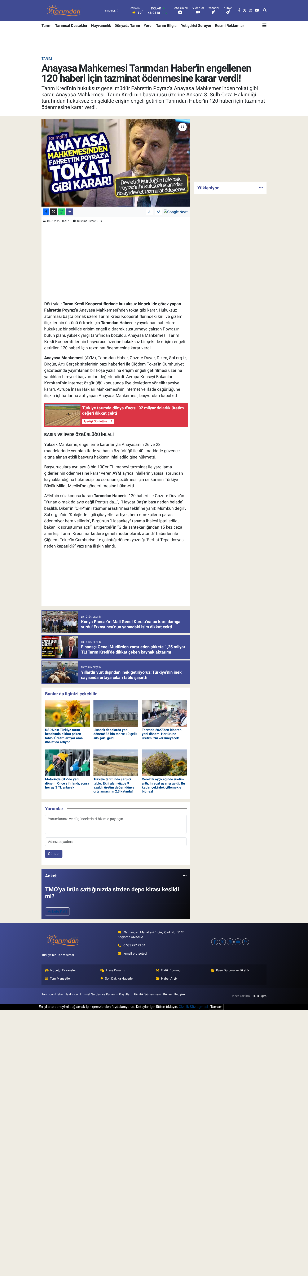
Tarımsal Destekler (71, 25)
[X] (222, 941)
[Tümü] (185, 876)
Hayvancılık (101, 25)
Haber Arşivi (169, 978)
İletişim (179, 994)
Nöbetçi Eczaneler (63, 970)
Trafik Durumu (170, 970)
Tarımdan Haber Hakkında (59, 994)
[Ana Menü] (264, 25)
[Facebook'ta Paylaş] (46, 211)
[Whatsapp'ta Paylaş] (61, 211)
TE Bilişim (259, 996)
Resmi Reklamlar (229, 25)
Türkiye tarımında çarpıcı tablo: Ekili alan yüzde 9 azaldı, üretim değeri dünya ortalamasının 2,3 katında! (114, 785)
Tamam (216, 1007)
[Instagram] (230, 941)
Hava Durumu (115, 970)
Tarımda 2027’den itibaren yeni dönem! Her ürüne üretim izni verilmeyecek (161, 734)
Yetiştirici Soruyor (196, 25)
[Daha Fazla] (69, 211)
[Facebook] (214, 941)
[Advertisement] (230, 148)
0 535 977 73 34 (134, 945)
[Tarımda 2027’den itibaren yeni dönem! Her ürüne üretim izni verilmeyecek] (164, 713)
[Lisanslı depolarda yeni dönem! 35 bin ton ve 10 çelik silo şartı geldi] (115, 713)
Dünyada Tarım (127, 25)
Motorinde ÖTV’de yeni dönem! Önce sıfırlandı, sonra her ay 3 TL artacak (67, 783)
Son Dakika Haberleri (120, 978)
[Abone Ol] (176, 212)
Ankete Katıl (57, 911)
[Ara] (265, 10)
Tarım (46, 25)
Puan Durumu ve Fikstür (232, 970)
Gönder (54, 854)
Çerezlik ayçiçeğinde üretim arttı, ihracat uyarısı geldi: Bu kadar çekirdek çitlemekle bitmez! (163, 785)
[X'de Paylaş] (53, 211)
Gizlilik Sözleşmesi (147, 994)
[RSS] (245, 941)
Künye (167, 994)
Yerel (148, 25)
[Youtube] (237, 941)
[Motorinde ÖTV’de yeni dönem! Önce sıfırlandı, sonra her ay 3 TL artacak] (67, 762)
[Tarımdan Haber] (63, 10)
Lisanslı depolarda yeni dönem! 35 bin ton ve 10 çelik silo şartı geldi (115, 734)
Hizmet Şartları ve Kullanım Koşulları (105, 994)
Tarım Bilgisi (166, 25)
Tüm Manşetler (60, 978)
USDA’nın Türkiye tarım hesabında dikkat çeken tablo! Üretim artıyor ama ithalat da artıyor (64, 736)
